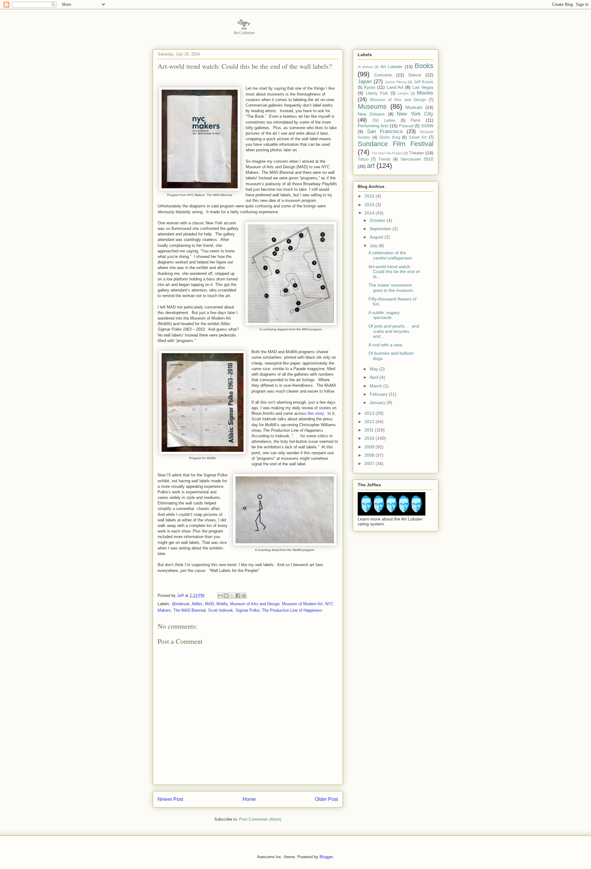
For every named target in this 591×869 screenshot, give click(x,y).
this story (316, 413)
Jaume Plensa (396, 82)
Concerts (383, 74)
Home (249, 799)
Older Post (326, 799)
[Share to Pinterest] (244, 596)
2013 (370, 413)
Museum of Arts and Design (254, 604)
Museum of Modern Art (302, 604)
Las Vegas (422, 87)
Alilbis (197, 604)
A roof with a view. (385, 344)
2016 (370, 196)
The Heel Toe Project (387, 153)
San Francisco (385, 131)
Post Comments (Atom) (260, 819)
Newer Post (170, 799)
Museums (372, 106)
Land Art (395, 87)
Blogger (326, 857)
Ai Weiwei (365, 67)
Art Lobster (391, 66)
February (379, 394)
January (378, 402)
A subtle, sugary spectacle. (384, 315)
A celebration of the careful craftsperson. (390, 255)
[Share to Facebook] (238, 596)
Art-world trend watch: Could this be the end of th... (394, 271)
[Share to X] (232, 596)
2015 (370, 204)
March (376, 385)
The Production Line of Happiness (292, 610)
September (381, 228)
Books (424, 66)
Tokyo (363, 159)
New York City (415, 114)
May (374, 368)
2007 (370, 463)
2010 (370, 438)
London (402, 93)
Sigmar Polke (247, 610)
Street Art (418, 137)
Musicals (413, 107)
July (374, 245)
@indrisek (181, 604)
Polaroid (406, 126)
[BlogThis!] (226, 596)
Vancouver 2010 (416, 159)
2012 (370, 421)
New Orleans (371, 114)
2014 (370, 212)
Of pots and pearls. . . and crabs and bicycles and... (393, 331)
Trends (384, 159)
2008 (370, 455)
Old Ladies (384, 120)
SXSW (427, 125)
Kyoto (369, 87)
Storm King (389, 137)
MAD (209, 604)
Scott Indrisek (220, 610)
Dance (414, 74)
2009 (370, 446)
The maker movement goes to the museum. (391, 288)
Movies (425, 93)
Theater (416, 152)
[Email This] (220, 596)
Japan (365, 81)
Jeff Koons (424, 82)
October (378, 220)
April (375, 377)
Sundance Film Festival (395, 144)
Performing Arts (373, 125)
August (377, 237)
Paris (415, 120)
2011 (369, 429)
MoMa (221, 604)
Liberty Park (377, 93)
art (371, 165)
